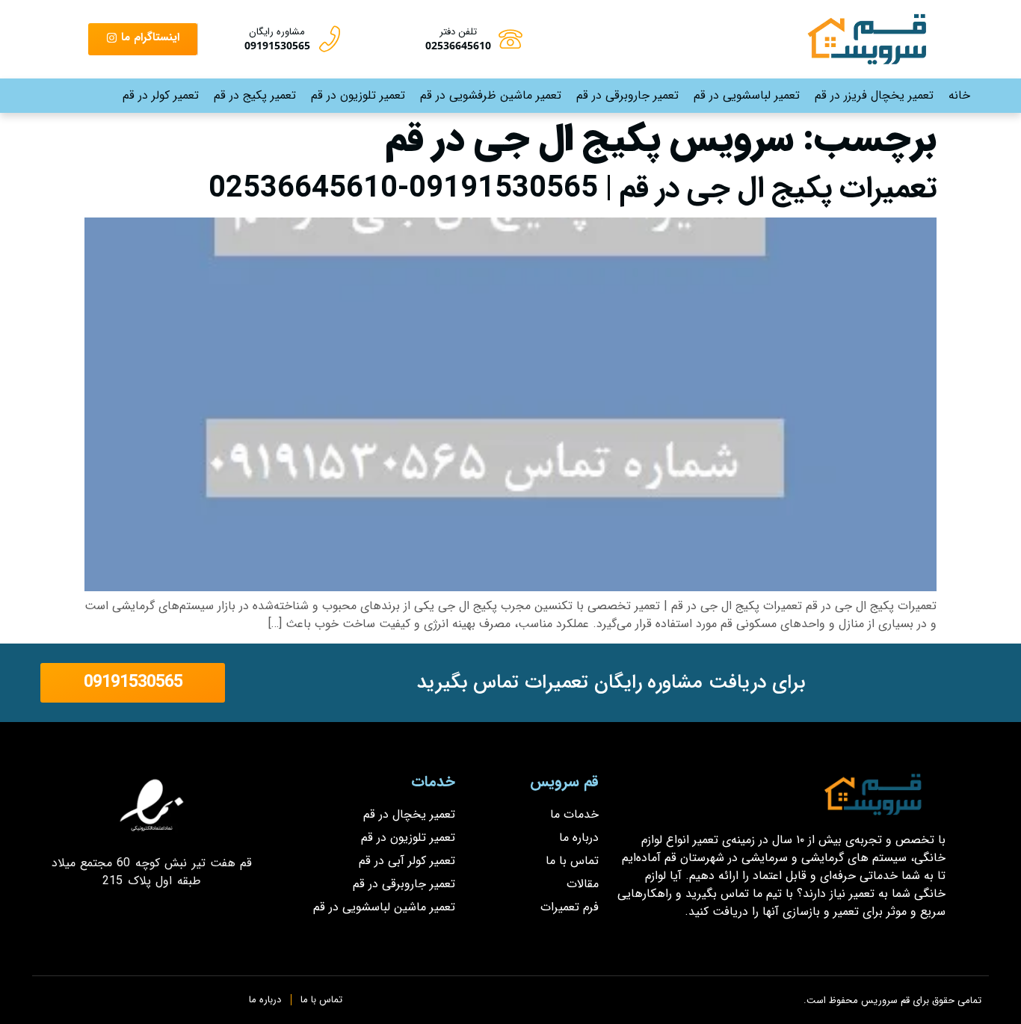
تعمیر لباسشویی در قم (747, 95)
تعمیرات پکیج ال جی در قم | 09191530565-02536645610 (573, 188)
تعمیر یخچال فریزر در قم (874, 95)
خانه (959, 95)
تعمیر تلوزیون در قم (358, 95)
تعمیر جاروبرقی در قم (627, 95)
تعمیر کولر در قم (161, 95)
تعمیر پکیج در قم (255, 95)
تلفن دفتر (458, 32)
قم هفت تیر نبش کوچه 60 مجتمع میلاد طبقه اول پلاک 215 (152, 872)
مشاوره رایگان (277, 32)
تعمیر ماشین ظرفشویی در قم (490, 95)
